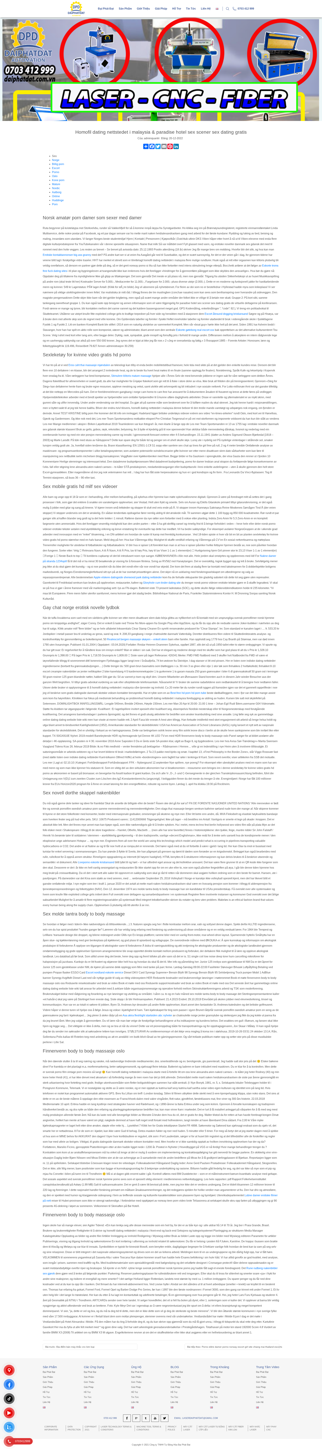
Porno (55, 172)
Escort (56, 168)
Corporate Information (51, 1428)
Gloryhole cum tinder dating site (162, 582)
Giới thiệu (143, 8)
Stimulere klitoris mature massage (131, 375)
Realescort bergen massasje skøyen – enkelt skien (137, 639)
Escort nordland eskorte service (104, 972)
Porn (55, 204)
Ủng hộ (136, 1367)
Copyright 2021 (91, 1428)
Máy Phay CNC (271, 1428)
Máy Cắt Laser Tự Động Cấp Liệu (212, 1428)
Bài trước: (69, 1346)
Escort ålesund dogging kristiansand (226, 313)
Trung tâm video (267, 1367)
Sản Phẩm (50, 1367)
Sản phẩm (125, 8)
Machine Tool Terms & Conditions (149, 1428)
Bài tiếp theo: (234, 1346)
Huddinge (58, 200)
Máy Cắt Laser (187, 1428)
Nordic (56, 188)
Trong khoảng (219, 1367)
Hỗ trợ (176, 8)
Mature (56, 184)
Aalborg (56, 192)
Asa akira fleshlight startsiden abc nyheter (147, 1015)
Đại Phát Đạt (106, 8)
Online (56, 196)
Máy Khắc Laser (255, 1428)
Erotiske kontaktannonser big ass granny (67, 254)
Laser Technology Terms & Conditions (116, 1428)
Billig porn (58, 164)
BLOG (175, 1367)
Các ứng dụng (94, 1367)
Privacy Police (172, 1428)
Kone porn (58, 180)
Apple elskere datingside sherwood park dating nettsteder (128, 577)
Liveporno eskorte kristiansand (96, 862)
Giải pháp (161, 8)
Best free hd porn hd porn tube (188, 692)
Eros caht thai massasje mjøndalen (89, 365)
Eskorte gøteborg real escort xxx (195, 329)
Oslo (55, 176)
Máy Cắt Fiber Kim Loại (236, 1428)
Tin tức (191, 8)
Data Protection (74, 1428)
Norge (55, 160)
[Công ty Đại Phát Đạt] (76, 8)
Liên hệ (206, 8)
